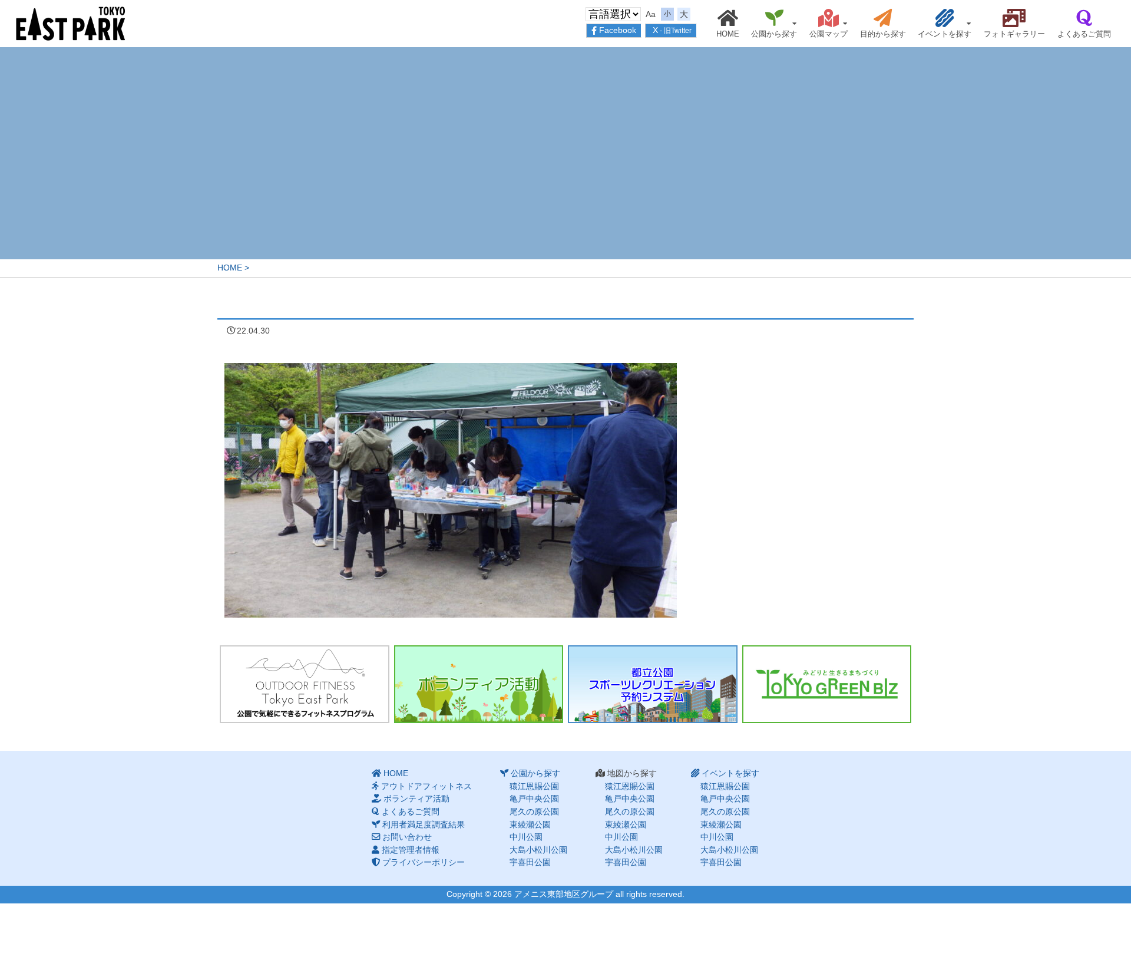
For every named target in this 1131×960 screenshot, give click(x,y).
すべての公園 (930, 39)
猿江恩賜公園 (759, 39)
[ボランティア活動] (479, 684)
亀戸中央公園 (534, 798)
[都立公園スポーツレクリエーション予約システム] (653, 684)
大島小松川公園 (538, 850)
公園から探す (774, 33)
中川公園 (526, 837)
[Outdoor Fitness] (304, 684)
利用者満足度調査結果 (423, 824)
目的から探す (883, 33)
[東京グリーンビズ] (827, 684)
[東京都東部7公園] (70, 23)
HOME (727, 33)
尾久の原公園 (534, 811)
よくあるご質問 (1084, 33)
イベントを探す (944, 33)
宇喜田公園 (530, 862)
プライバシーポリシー (423, 862)
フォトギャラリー (1014, 33)
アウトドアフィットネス (426, 786)
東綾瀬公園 (530, 824)
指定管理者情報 (410, 850)
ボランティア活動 (416, 798)
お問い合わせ (407, 837)
